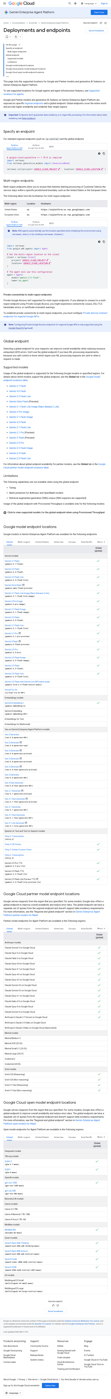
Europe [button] (72, 542)
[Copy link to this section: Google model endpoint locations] (59, 527)
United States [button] (42, 542)
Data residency (28, 118)
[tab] (14, 146)
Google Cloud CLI (16, 328)
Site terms (33, 1379)
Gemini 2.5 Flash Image (21, 448)
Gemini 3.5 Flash (17, 422)
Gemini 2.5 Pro (16, 443)
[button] (14, 146)
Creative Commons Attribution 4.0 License (81, 1321)
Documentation (18, 23)
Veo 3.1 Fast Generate (15, 799)
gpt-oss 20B (10, 1191)
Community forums (39, 1346)
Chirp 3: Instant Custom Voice (18, 849)
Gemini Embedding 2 (14, 703)
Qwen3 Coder (11, 1259)
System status (37, 1360)
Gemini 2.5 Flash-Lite (20, 458)
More (100, 542)
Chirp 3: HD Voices (13, 844)
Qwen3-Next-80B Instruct (16, 1251)
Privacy (22, 1379)
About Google (9, 1379)
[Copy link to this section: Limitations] (21, 476)
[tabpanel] (55, 162)
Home (6, 23)
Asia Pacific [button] (86, 542)
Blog (86, 1346)
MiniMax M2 (10, 1230)
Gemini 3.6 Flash (17, 391)
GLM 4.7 (8, 1161)
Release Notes (37, 1355)
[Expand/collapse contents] (19, 45)
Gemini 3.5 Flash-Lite (20, 396)
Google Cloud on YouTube (96, 1360)
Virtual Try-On (11, 690)
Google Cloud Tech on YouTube (94, 1365)
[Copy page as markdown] (16, 36)
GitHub (60, 1346)
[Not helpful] (105, 23)
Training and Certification (68, 1369)
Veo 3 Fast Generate (14, 783)
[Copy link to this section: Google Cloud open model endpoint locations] (79, 1103)
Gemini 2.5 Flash (17, 453)
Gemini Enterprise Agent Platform (31, 12)
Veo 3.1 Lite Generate (14, 823)
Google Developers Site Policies (81, 1324)
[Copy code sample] (104, 153)
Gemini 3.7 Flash (17, 386)
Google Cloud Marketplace (9, 1356)
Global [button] (9, 542)
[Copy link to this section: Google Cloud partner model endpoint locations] (82, 894)
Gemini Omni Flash (18, 401)
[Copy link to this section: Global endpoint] (32, 341)
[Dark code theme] (99, 153)
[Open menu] (5, 3)
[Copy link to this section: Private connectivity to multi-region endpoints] (55, 294)
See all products (10, 1346)
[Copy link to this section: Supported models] (31, 367)
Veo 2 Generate (12, 734)
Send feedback (96, 30)
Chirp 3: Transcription (14, 836)
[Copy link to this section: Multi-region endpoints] (36, 181)
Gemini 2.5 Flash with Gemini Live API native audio (27, 682)
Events (87, 1350)
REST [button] (51, 146)
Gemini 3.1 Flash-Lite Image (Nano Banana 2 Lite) (34, 406)
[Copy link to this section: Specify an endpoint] (37, 132)
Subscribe (50, 1385)
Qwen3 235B (10, 1267)
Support (34, 1350)
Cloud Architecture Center (65, 1363)
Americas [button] (58, 542)
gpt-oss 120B (11, 1183)
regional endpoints (34, 103)
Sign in (104, 3)
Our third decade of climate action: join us (80, 1379)
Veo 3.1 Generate (13, 791)
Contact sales (9, 1362)
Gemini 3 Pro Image (19, 412)
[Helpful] (101, 23)
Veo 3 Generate (12, 759)
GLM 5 (7, 1169)
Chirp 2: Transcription (14, 855)
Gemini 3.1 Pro (16, 432)
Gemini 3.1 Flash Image (21, 417)
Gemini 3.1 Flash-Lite (20, 427)
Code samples (63, 1357)
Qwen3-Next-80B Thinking (17, 1243)
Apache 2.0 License (43, 1324)
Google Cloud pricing (12, 1350)
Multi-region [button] (24, 542)
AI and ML (33, 23)
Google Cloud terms (49, 1379)
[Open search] (70, 3)
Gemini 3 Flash (16, 437)
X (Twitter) (89, 1355)
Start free (99, 12)
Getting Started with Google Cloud (66, 1351)
